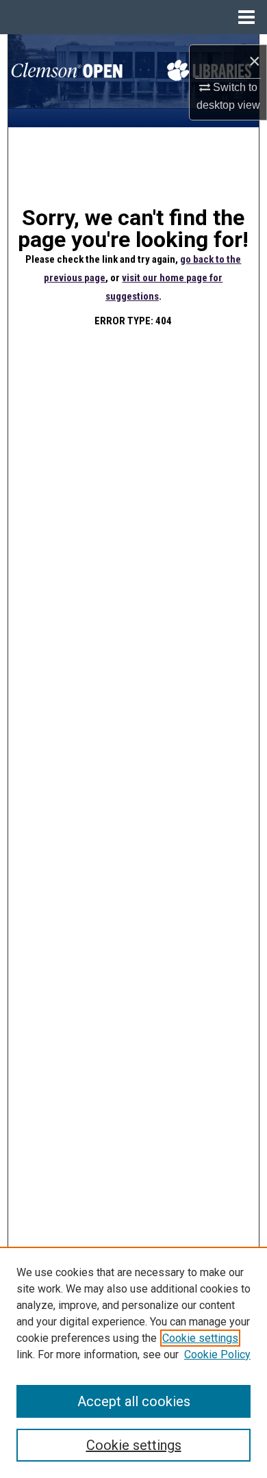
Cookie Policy (217, 1354)
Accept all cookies (133, 1401)
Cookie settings (200, 1338)
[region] (133, 1362)
